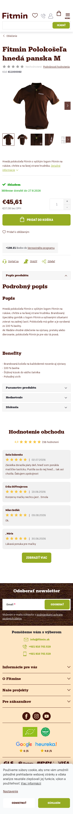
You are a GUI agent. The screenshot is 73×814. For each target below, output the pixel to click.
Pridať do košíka (40, 220)
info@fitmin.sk (39, 639)
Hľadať (61, 25)
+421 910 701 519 (40, 646)
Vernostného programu (41, 247)
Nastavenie (10, 791)
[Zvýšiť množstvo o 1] (67, 201)
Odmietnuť (19, 803)
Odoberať (57, 604)
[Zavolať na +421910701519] (43, 16)
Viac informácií (31, 783)
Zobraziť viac (36, 558)
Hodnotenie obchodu (36, 432)
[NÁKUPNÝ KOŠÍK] (59, 15)
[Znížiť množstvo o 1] (67, 207)
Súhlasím (54, 803)
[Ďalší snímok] (67, 106)
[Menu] (67, 15)
